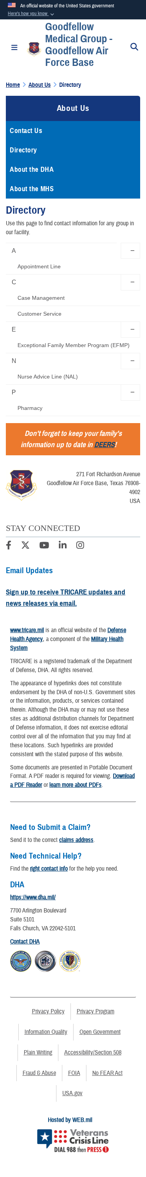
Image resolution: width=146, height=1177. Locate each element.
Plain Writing (38, 1052)
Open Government (100, 1032)
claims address (76, 840)
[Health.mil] (45, 960)
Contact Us (26, 130)
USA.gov (72, 1093)
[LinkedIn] (63, 546)
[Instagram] (80, 546)
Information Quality (46, 1032)
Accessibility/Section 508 (92, 1052)
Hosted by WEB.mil (70, 1120)
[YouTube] (44, 546)
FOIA (74, 1073)
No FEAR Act (107, 1073)
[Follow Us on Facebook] (8, 546)
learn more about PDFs (75, 785)
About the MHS (32, 189)
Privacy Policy (48, 1011)
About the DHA (32, 169)
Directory (23, 150)
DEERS (104, 444)
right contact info (49, 869)
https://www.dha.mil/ (33, 897)
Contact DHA (25, 941)
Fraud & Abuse (39, 1073)
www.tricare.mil (27, 630)
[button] (32, 14)
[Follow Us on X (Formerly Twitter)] (25, 546)
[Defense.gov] (21, 960)
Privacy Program (95, 1011)
